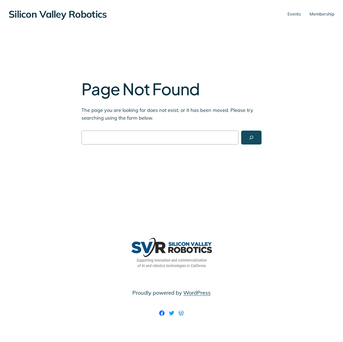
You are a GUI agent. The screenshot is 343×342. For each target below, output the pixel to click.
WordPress (197, 292)
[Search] (251, 138)
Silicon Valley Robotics (58, 14)
